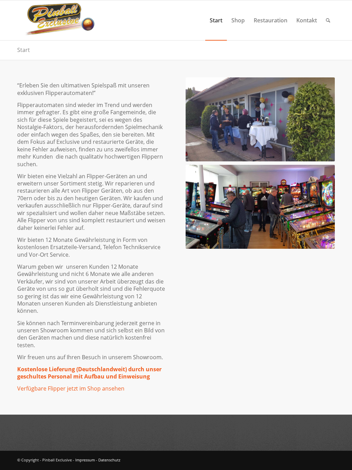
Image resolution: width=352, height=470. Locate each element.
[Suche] (328, 20)
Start (23, 50)
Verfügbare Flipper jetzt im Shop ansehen (70, 388)
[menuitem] (216, 20)
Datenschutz (109, 459)
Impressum (85, 459)
